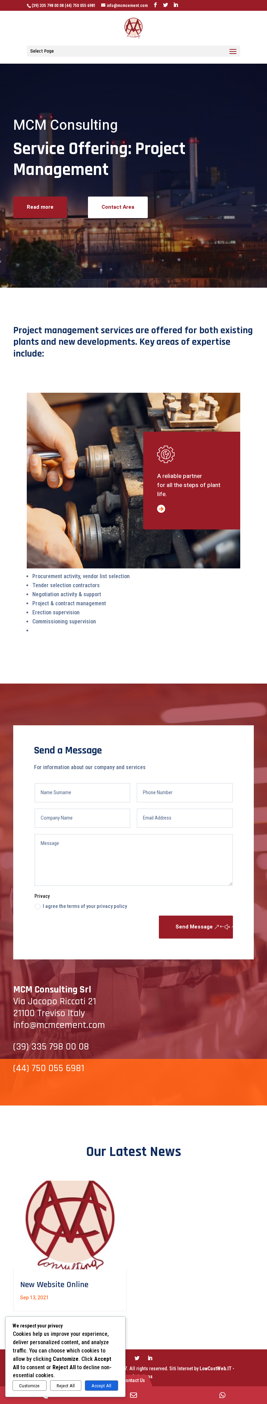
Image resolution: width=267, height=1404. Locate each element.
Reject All (66, 1385)
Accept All (101, 1385)
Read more (40, 207)
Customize (29, 1385)
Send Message (194, 927)
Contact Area (118, 207)
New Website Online (54, 1284)
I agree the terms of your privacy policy (85, 906)
